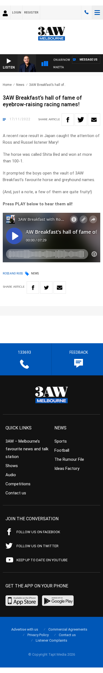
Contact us (15, 493)
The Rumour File (69, 459)
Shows (11, 465)
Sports (60, 441)
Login (16, 12)
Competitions (17, 483)
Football (61, 450)
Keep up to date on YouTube (42, 560)
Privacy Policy (38, 635)
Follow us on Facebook (38, 532)
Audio (10, 474)
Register (31, 12)
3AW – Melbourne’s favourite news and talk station (26, 449)
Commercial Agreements (67, 629)
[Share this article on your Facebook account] (68, 119)
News (20, 85)
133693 (86, 12)
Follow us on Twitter (37, 546)
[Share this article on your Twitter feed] (81, 119)
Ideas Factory (66, 468)
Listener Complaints (51, 640)
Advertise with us (24, 629)
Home (7, 85)
